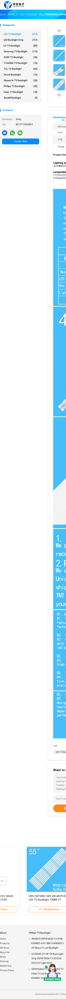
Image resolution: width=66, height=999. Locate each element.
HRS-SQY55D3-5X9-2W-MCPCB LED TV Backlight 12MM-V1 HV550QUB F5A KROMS (22, 900)
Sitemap (4, 961)
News (3, 957)
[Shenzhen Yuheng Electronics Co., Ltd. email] (4, 132)
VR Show (4, 948)
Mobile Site (5, 966)
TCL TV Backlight (20, 69)
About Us (4, 952)
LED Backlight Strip (20, 40)
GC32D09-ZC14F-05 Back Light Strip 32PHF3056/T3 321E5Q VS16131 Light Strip (47, 958)
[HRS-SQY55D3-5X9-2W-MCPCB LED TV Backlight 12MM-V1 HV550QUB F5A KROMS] (25, 869)
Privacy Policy (7, 970)
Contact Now (20, 141)
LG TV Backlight (20, 45)
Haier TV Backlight (20, 92)
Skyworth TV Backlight (20, 80)
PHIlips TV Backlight (20, 86)
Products (5, 943)
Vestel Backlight (20, 74)
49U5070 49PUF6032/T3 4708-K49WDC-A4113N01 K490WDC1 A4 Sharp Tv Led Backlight (47, 943)
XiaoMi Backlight (20, 98)
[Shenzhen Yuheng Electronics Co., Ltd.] (14, 5)
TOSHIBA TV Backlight (20, 63)
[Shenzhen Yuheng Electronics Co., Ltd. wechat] (20, 132)
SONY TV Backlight (20, 57)
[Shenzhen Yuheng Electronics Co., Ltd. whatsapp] (12, 132)
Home (3, 939)
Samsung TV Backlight (20, 51)
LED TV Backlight (20, 34)
